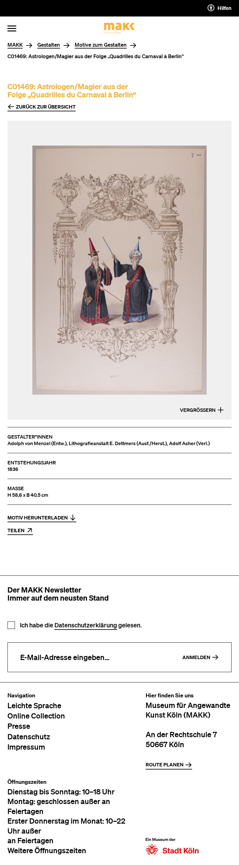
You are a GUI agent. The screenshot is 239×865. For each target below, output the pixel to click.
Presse (18, 725)
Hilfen (225, 8)
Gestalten (48, 45)
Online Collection (36, 715)
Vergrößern (198, 410)
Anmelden (196, 657)
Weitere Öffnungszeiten (46, 850)
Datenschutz (28, 736)
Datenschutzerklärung (85, 625)
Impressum (26, 746)
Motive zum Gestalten (101, 45)
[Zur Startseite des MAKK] (119, 28)
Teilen (16, 530)
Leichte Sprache (34, 705)
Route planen (165, 764)
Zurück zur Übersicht (46, 107)
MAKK (15, 45)
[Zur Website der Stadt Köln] (172, 817)
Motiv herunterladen (37, 517)
